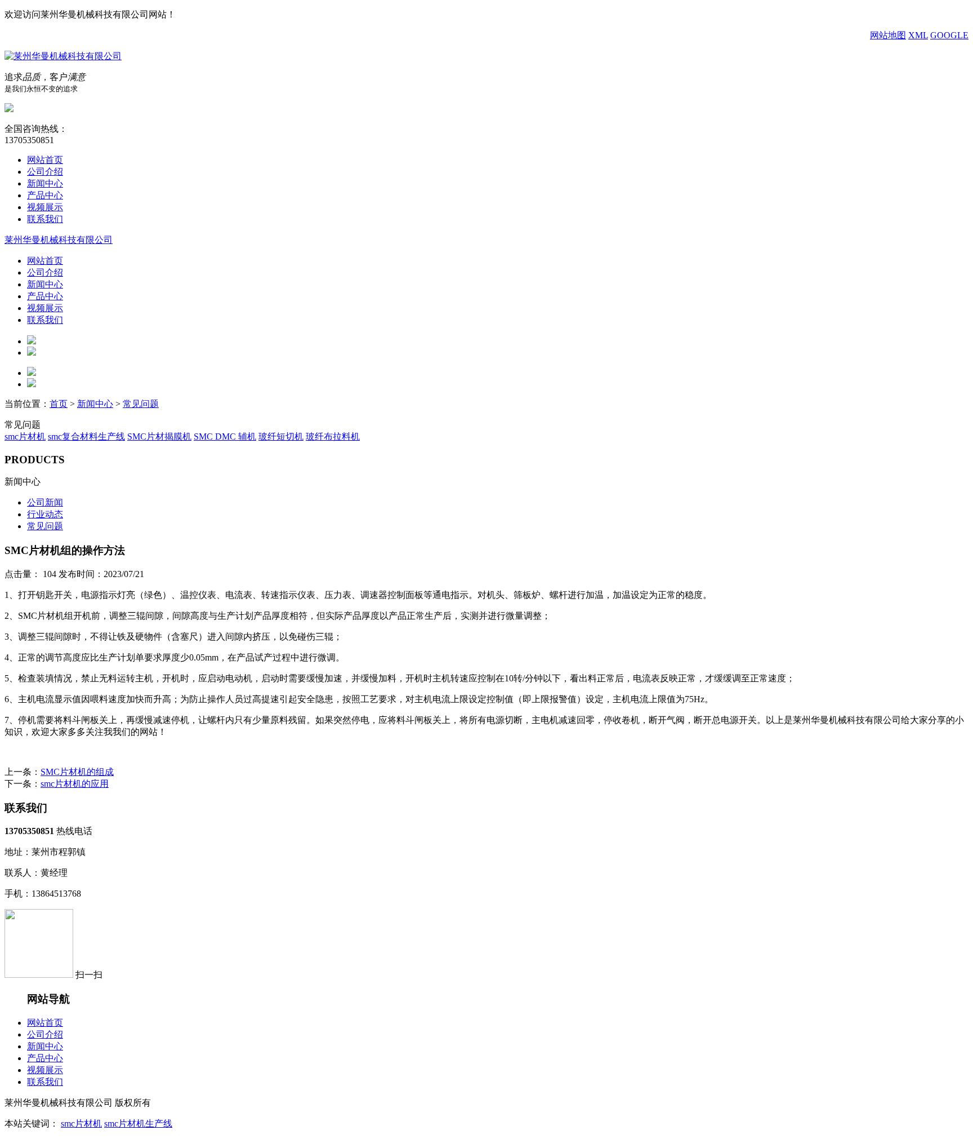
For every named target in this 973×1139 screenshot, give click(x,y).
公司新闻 (45, 502)
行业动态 (45, 514)
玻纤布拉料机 (333, 436)
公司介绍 (45, 171)
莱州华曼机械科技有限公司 (59, 240)
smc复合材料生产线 (86, 436)
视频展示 (45, 207)
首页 (59, 404)
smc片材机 (25, 436)
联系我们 (45, 219)
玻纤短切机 (280, 436)
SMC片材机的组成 (77, 772)
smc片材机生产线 (138, 1123)
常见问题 (141, 404)
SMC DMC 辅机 (225, 436)
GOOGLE (949, 35)
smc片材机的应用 (75, 783)
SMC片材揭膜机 (159, 436)
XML (918, 35)
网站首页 (45, 160)
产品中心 (45, 195)
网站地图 (888, 35)
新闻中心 (45, 183)
